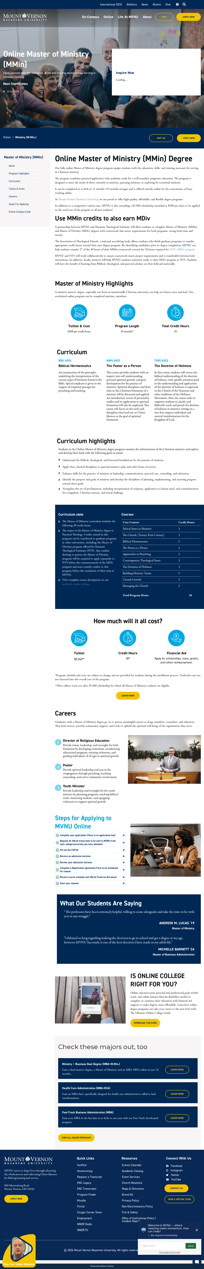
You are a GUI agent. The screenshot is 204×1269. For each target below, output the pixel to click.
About (147, 17)
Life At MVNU (128, 17)
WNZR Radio (84, 1224)
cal (177, 4)
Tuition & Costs (17, 189)
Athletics (132, 4)
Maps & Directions (133, 1189)
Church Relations (132, 1183)
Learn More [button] (127, 695)
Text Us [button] (161, 138)
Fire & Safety (130, 1212)
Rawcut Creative (107, 1266)
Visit (164, 17)
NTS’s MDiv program (182, 249)
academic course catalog (75, 584)
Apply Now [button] (189, 138)
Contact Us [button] (176, 1188)
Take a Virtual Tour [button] (179, 1199)
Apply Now (188, 17)
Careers (13, 196)
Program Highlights (19, 173)
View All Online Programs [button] (76, 1137)
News (145, 4)
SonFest (82, 1165)
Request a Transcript (89, 1177)
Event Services (131, 1177)
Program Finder (86, 1195)
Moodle (81, 1200)
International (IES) (111, 4)
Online (108, 17)
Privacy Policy (130, 1200)
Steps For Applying (19, 204)
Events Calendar (132, 1165)
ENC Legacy (84, 1183)
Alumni (157, 4)
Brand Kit (127, 1195)
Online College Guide (20, 212)
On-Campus (90, 17)
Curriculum (14, 181)
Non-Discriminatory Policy (137, 1206)
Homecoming (84, 1171)
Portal (81, 1206)
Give (168, 4)
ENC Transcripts (86, 1189)
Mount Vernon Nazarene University (78, 199)
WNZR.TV (82, 1230)
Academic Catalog (132, 1171)
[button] (90, 835)
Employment (84, 1218)
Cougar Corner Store (89, 1212)
